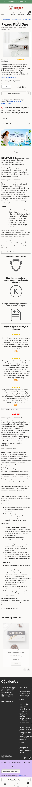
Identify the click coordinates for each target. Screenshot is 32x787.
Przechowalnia (24, 695)
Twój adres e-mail (7, 767)
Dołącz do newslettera (10, 771)
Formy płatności (24, 709)
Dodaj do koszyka (14, 93)
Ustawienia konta (24, 693)
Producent (6, 123)
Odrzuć (21, 740)
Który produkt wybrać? (23, 715)
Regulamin (22, 775)
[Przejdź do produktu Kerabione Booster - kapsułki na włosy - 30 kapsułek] (16, 637)
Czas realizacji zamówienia (23, 712)
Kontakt (21, 752)
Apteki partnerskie (25, 750)
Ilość (2, 84)
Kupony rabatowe (25, 697)
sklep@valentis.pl (7, 701)
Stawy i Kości (27, 19)
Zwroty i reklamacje (25, 738)
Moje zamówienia (24, 691)
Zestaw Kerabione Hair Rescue (25, 719)
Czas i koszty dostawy (23, 707)
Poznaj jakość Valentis (23, 748)
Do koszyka (16, 663)
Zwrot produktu (24, 704)
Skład (4, 118)
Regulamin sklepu (24, 727)
